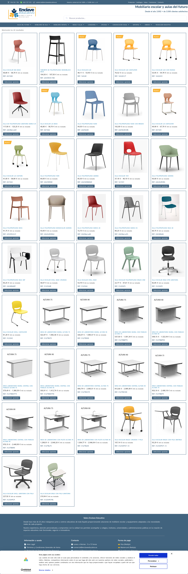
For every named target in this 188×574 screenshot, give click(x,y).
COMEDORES (92, 25)
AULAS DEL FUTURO (23, 25)
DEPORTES (136, 25)
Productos (131, 2)
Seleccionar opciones (11, 82)
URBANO (147, 25)
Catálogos (139, 2)
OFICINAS (104, 25)
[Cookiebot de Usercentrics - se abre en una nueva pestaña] (26, 570)
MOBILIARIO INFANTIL (60, 25)
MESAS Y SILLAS (77, 25)
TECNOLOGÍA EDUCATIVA (163, 25)
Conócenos (152, 2)
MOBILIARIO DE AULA (41, 25)
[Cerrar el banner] (171, 553)
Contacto (161, 2)
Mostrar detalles (44, 570)
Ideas (146, 2)
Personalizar (152, 561)
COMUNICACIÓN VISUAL (120, 25)
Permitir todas (153, 555)
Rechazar (153, 566)
